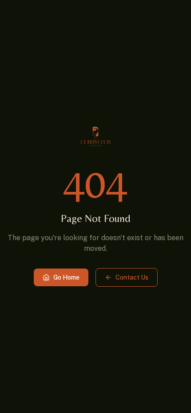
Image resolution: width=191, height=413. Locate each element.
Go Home (66, 277)
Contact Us (131, 277)
